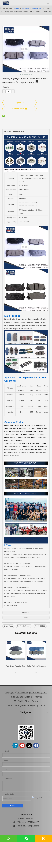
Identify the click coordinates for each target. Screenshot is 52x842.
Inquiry (18, 102)
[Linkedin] (15, 745)
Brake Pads (8, 626)
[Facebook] (36, 745)
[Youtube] (22, 745)
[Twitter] (29, 745)
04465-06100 (40, 626)
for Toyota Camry (23, 626)
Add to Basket (18, 109)
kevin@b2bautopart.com (28, 826)
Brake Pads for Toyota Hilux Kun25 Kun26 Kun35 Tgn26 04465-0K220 (36, 666)
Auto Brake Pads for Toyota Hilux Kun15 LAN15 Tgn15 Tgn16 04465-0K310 (15, 666)
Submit (12, 806)
